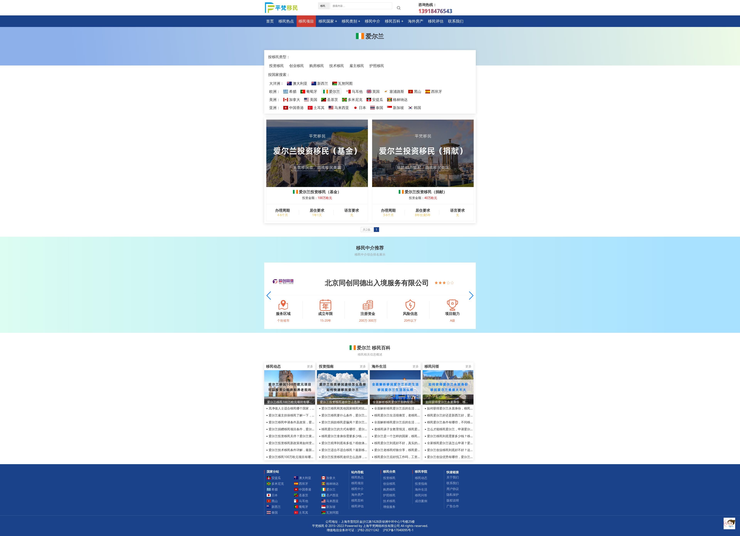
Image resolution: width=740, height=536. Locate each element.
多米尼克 (354, 99)
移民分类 (389, 471)
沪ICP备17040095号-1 (398, 530)
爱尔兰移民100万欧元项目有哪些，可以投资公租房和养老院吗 (289, 402)
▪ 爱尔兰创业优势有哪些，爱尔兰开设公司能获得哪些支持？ (466, 457)
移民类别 (349, 21)
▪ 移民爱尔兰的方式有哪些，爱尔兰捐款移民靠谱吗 (354, 429)
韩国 (417, 107)
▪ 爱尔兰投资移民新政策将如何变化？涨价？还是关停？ (304, 443)
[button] (471, 295)
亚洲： (274, 107)
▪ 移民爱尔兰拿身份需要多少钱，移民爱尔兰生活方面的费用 (360, 436)
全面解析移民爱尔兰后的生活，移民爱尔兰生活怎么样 (395, 402)
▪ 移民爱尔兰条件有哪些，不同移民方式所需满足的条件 (463, 422)
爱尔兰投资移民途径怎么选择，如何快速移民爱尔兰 (342, 402)
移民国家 (326, 21)
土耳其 (319, 107)
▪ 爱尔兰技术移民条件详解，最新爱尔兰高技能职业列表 (304, 450)
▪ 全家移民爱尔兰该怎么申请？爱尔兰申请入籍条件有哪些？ (466, 443)
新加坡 (398, 107)
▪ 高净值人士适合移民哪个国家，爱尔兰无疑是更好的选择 (306, 408)
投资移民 (276, 65)
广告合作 (453, 506)
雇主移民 (356, 65)
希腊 (292, 91)
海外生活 (421, 489)
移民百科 (392, 21)
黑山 (417, 91)
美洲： (274, 99)
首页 (270, 21)
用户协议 (453, 489)
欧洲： (274, 91)
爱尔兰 (334, 91)
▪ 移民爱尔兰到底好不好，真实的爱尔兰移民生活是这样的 (411, 443)
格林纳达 (400, 99)
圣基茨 (332, 99)
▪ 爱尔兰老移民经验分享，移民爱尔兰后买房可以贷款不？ (411, 450)
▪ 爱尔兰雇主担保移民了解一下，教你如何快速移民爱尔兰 (306, 415)
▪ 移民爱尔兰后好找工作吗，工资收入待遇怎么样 (405, 457)
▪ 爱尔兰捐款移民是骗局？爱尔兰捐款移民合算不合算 (355, 422)
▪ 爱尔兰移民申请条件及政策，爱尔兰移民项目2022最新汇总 (308, 422)
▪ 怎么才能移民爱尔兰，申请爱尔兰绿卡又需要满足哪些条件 (466, 429)
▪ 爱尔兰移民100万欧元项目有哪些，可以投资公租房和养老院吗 (310, 457)
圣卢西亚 (332, 495)
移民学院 (421, 471)
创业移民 (296, 65)
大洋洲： (276, 83)
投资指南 (421, 483)
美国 (313, 99)
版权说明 (453, 500)
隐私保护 (453, 494)
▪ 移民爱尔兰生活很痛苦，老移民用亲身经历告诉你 (407, 415)
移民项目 (306, 21)
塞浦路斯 (396, 91)
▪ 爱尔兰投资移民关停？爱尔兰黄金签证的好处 (298, 436)
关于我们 (453, 477)
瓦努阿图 (345, 83)
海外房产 (415, 21)
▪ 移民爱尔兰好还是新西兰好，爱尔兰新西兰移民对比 (461, 415)
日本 (362, 107)
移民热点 (286, 21)
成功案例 (421, 501)
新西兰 (322, 83)
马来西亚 (341, 107)
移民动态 (421, 478)
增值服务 (389, 507)
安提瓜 (377, 99)
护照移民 (376, 65)
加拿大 (294, 99)
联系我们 (455, 21)
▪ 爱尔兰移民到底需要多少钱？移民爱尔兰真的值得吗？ (463, 436)
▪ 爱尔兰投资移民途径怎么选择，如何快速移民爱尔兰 (355, 457)
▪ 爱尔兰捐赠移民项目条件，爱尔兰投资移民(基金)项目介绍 (307, 429)
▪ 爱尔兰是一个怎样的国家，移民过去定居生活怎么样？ (410, 436)
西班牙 (436, 91)
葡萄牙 (311, 91)
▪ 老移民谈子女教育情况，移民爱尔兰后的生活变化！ (408, 429)
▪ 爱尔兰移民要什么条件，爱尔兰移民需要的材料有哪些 (357, 415)
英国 (375, 91)
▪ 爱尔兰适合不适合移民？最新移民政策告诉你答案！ (355, 450)
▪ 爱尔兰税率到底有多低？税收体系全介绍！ (349, 443)
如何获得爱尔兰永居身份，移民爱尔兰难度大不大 (448, 402)
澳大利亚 (299, 83)
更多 (310, 366)
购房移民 (316, 65)
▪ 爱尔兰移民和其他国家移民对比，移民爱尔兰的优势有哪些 (360, 408)
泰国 (379, 107)
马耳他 (357, 91)
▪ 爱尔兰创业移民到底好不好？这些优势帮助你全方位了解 (464, 450)
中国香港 (296, 107)
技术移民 (336, 65)
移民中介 (372, 21)
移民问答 (421, 495)
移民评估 (435, 21)
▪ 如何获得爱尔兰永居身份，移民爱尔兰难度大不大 (460, 408)
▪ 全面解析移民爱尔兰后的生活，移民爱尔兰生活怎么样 (410, 408)
